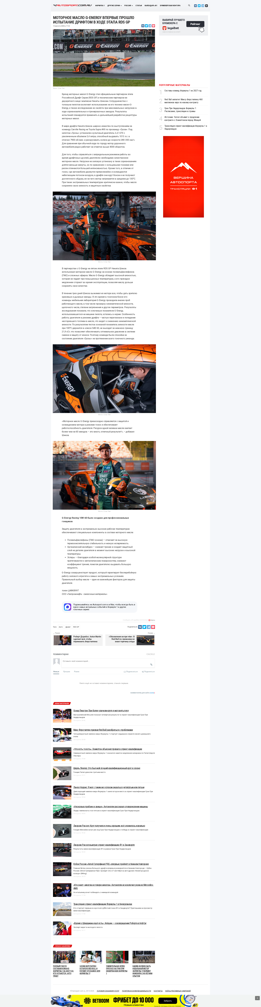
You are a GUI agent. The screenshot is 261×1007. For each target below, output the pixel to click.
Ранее (76, 671)
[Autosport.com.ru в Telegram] (202, 5)
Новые (56, 671)
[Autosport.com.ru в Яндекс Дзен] (206, 5)
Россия (127, 5)
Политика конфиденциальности (136, 991)
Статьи (139, 5)
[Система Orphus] (151, 620)
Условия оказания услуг (108, 991)
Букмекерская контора (170, 5)
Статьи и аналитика (62, 946)
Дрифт (68, 627)
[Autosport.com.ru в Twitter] (199, 5)
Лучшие (66, 671)
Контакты (158, 991)
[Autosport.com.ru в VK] (195, 5)
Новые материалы (61, 703)
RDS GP (76, 627)
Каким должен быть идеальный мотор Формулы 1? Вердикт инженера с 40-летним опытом (142, 971)
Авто (61, 627)
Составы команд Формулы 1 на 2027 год (182, 90)
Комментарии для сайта (142, 693)
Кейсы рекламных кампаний (178, 991)
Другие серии (113, 5)
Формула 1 (100, 5)
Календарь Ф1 (151, 5)
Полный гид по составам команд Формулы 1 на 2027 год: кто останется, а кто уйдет (63, 971)
